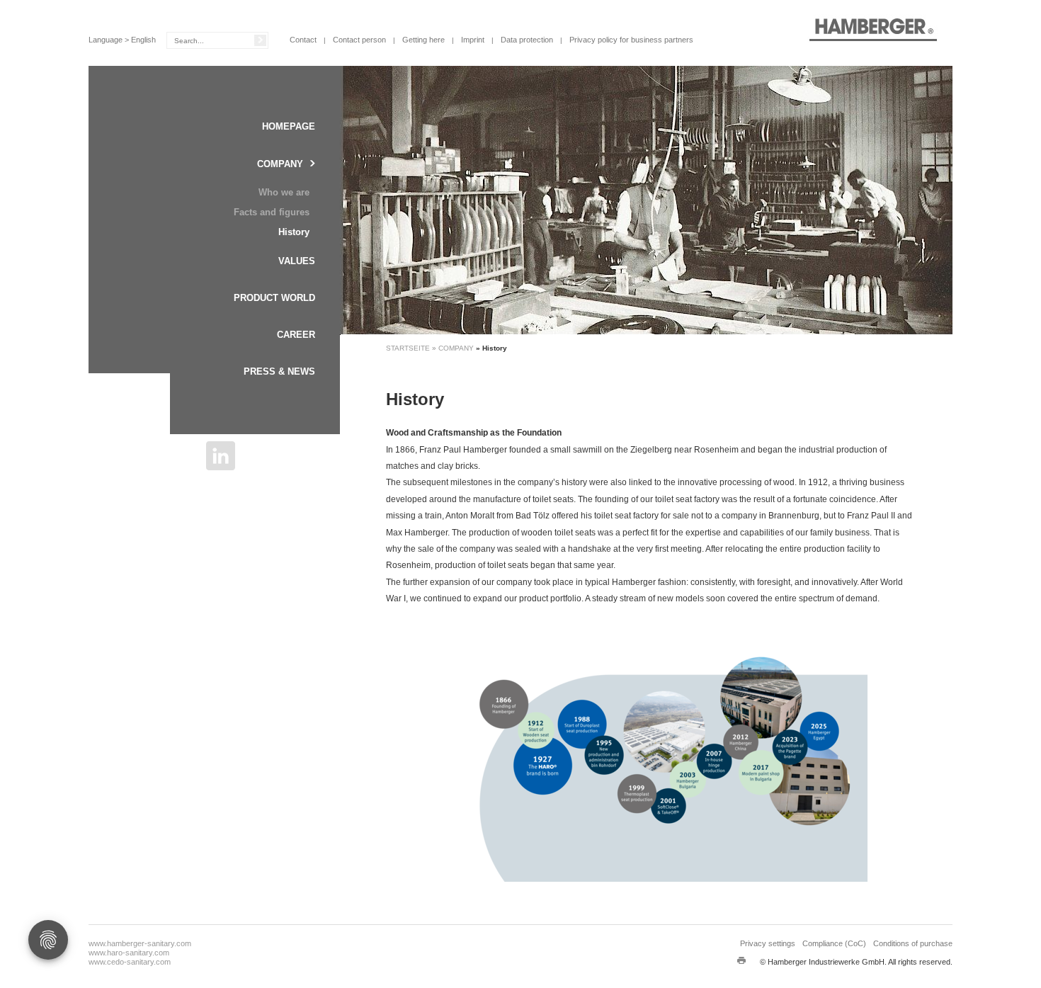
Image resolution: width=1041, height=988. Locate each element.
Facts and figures (271, 212)
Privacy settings (767, 943)
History (293, 232)
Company (280, 164)
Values (296, 261)
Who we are (283, 192)
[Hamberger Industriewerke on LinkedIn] (220, 455)
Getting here (423, 39)
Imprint (472, 39)
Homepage (288, 126)
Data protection (527, 39)
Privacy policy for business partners (631, 39)
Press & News (279, 371)
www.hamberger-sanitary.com (140, 943)
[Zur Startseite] (872, 29)
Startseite (409, 348)
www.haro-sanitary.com (129, 952)
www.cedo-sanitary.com (130, 962)
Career (296, 334)
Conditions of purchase (912, 943)
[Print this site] (741, 960)
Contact (303, 39)
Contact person (359, 39)
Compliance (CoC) (834, 943)
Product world (274, 298)
